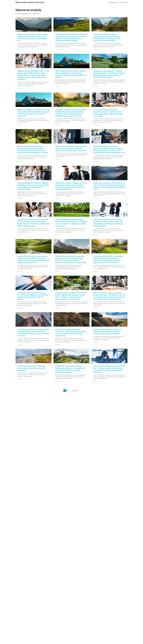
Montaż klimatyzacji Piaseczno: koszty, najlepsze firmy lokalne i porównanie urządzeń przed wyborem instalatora (107, 332)
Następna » (75, 390)
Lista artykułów (113, 2)
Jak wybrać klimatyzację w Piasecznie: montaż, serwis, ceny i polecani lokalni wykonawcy (31, 368)
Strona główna (123, 2)
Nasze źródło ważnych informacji (29, 2)
